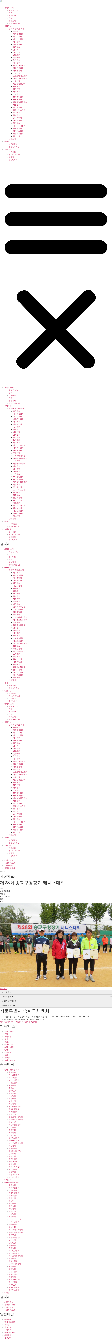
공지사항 (12, 152)
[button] (56, 273)
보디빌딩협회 (18, 97)
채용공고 (12, 157)
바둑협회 (16, 91)
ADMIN (34, 1022)
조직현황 (12, 15)
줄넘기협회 (17, 118)
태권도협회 (17, 44)
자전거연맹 (17, 120)
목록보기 (3, 989)
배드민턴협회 (18, 39)
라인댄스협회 (18, 131)
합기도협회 (17, 128)
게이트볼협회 (18, 34)
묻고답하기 (13, 160)
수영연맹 (16, 81)
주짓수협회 (17, 107)
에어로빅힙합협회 (20, 102)
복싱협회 (16, 105)
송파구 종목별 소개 (16, 29)
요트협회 (16, 94)
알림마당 (7, 149)
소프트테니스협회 (20, 76)
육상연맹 (16, 57)
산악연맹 (16, 52)
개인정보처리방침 (7, 1022)
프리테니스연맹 (19, 110)
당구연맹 (16, 89)
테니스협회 (17, 36)
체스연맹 (16, 136)
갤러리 (7, 141)
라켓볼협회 (17, 70)
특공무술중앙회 (19, 84)
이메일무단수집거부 (22, 1022)
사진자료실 (13, 144)
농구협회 (16, 60)
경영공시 (12, 21)
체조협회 (16, 123)
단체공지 (12, 139)
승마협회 (16, 112)
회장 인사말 (13, 10)
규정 (10, 18)
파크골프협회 (18, 99)
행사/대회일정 (14, 154)
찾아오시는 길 (14, 23)
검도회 (15, 50)
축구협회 (16, 31)
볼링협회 (16, 115)
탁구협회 (16, 42)
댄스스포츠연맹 (19, 65)
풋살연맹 (16, 73)
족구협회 (16, 47)
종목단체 (7, 26)
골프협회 (16, 55)
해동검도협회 (18, 133)
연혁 (10, 13)
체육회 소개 (9, 8)
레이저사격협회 (19, 126)
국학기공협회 (18, 68)
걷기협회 (16, 86)
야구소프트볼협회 (20, 78)
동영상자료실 (14, 147)
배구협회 (16, 63)
